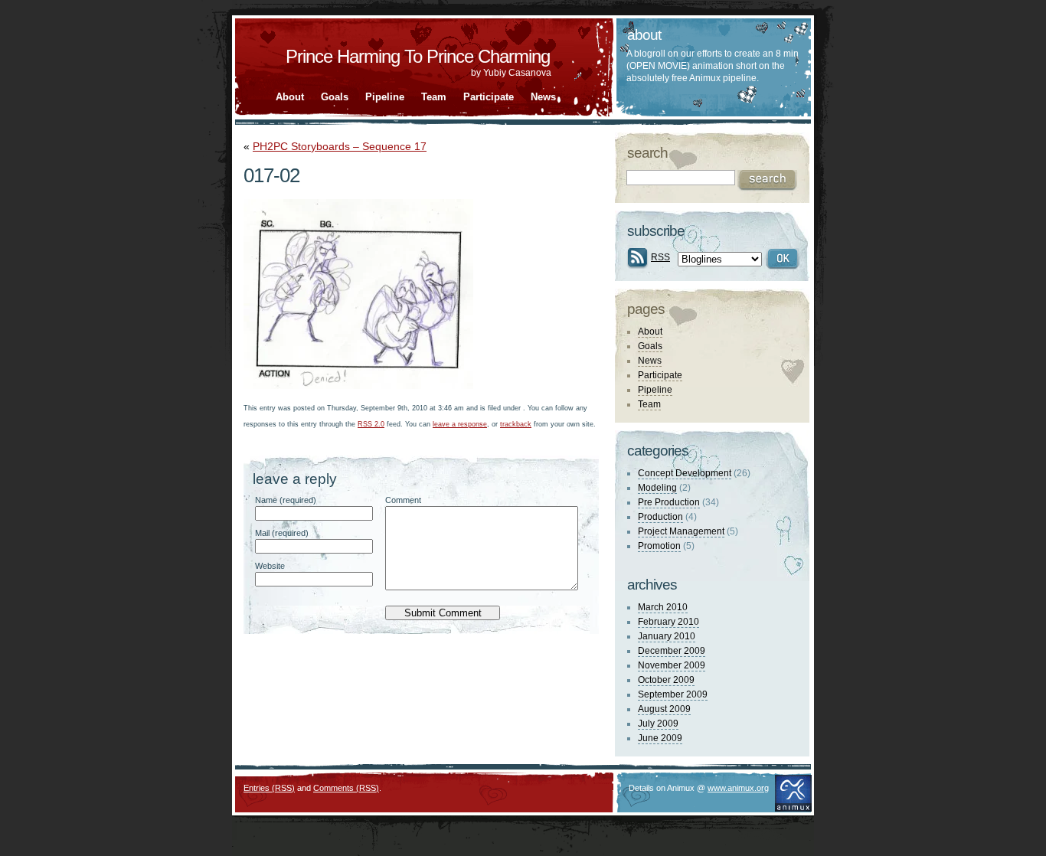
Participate (488, 97)
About (290, 97)
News (543, 97)
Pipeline (384, 97)
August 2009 (664, 709)
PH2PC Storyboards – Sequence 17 (340, 146)
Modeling (657, 487)
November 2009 (671, 665)
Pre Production (669, 502)
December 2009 (671, 650)
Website (270, 565)
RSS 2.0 (371, 424)
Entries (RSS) (269, 787)
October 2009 (666, 680)
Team (433, 97)
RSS (660, 257)
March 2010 (663, 607)
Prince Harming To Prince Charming (418, 56)
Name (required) (285, 500)
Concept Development (684, 473)
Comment (403, 500)
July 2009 (658, 723)
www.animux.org (738, 787)
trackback (515, 424)
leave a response (460, 424)
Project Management (681, 531)
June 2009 (660, 738)
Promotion (659, 546)
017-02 (271, 175)
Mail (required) (282, 532)
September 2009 (673, 694)
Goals (334, 97)
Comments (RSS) (346, 787)
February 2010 (668, 621)
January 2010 (666, 636)
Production (660, 516)
